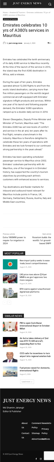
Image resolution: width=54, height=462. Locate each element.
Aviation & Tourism (17, 12)
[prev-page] (4, 303)
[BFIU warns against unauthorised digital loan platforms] (10, 293)
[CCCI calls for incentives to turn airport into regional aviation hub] (10, 357)
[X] (21, 50)
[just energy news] (5, 43)
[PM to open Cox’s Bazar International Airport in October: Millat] (10, 327)
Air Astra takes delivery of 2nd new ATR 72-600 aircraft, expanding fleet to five (34, 341)
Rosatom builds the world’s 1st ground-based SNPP (41, 240)
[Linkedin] (35, 50)
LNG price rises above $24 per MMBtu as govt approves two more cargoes (33, 277)
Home (5, 12)
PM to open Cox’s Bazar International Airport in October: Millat (35, 326)
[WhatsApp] (28, 50)
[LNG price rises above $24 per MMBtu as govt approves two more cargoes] (10, 278)
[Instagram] (40, 458)
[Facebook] (15, 50)
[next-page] (9, 303)
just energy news (15, 43)
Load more (26, 381)
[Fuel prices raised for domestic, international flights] (10, 372)
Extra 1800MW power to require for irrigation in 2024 (14, 240)
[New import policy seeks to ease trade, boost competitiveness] (10, 264)
